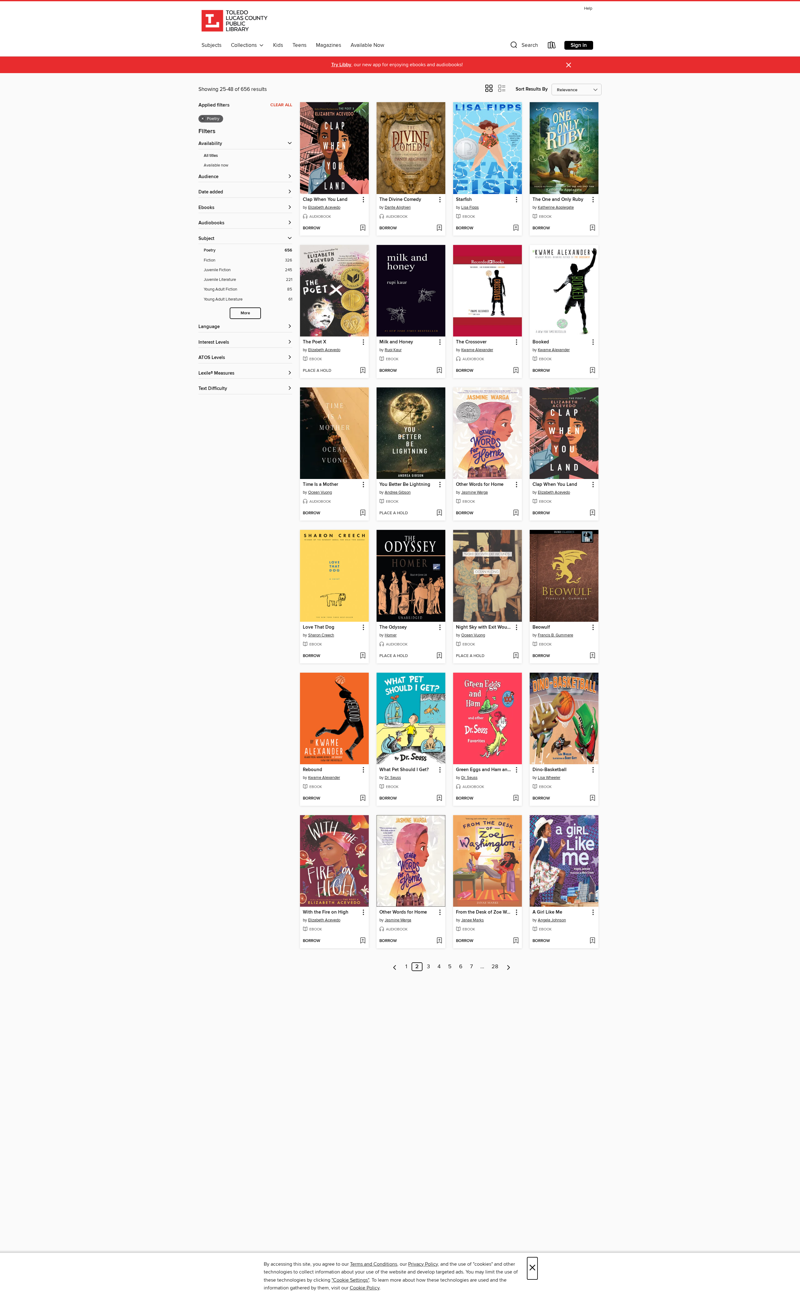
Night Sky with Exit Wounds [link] (484, 627)
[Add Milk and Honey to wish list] (439, 371)
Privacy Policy (423, 1264)
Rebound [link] (312, 770)
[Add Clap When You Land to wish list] (363, 228)
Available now (216, 165)
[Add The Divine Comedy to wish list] (439, 228)
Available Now (367, 45)
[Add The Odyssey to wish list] (439, 656)
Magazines (328, 45)
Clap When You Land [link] (325, 199)
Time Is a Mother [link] (320, 484)
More (245, 313)
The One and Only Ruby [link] (557, 199)
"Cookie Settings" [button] (350, 1280)
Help (588, 8)
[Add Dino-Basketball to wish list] (592, 799)
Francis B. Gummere (555, 635)
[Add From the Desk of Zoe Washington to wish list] (516, 941)
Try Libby (341, 65)
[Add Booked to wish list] (592, 371)
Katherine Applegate (556, 207)
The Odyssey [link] (393, 627)
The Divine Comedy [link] (400, 199)
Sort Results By (532, 89)
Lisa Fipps (470, 207)
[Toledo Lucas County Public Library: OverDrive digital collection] (234, 21)
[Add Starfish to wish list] (516, 228)
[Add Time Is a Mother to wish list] (363, 513)
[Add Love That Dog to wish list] (363, 656)
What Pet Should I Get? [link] (404, 770)
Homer (391, 635)
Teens (299, 45)
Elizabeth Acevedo (324, 207)
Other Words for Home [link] (479, 484)
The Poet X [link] (314, 342)
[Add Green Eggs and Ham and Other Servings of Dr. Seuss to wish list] (516, 799)
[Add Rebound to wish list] (363, 799)
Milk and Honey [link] (396, 342)
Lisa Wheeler (549, 777)
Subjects (212, 45)
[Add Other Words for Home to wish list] (516, 513)
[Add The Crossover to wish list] (516, 371)
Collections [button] (245, 45)
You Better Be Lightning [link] (404, 484)
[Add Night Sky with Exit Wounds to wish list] (516, 656)
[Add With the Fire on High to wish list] (363, 941)
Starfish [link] (464, 199)
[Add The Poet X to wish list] (363, 371)
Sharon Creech (321, 635)
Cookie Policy (364, 1288)
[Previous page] (395, 966)
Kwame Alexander (477, 349)
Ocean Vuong (320, 492)
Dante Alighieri (398, 207)
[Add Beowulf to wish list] (592, 656)
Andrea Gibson (398, 492)
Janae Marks (472, 920)
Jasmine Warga (474, 492)
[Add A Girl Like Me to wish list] (592, 941)
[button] (523, 46)
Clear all (281, 105)
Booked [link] (540, 342)
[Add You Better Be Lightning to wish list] (439, 513)
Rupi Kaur (393, 349)
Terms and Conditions (373, 1264)
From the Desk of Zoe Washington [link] (484, 912)
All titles (211, 155)
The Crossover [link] (471, 342)
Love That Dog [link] (318, 627)
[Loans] (551, 46)
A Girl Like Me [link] (547, 912)
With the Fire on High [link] (325, 912)
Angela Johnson (552, 920)
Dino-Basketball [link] (549, 770)
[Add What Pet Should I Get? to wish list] (439, 799)
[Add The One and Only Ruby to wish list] (592, 228)
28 (495, 966)
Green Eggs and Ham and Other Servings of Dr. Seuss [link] (484, 770)
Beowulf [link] (541, 627)
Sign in (579, 45)
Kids (278, 45)
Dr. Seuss (393, 777)
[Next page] (508, 966)
